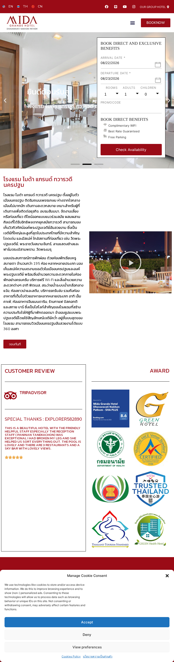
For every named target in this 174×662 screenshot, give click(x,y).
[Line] (115, 6)
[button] (167, 575)
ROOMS (112, 87)
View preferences (87, 647)
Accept (87, 622)
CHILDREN (148, 87)
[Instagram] (133, 6)
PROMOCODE (111, 102)
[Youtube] (124, 6)
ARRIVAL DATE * (113, 57)
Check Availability (131, 149)
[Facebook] (106, 6)
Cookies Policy (71, 656)
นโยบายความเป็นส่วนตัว (97, 656)
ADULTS (129, 87)
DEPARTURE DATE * (116, 73)
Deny (87, 634)
